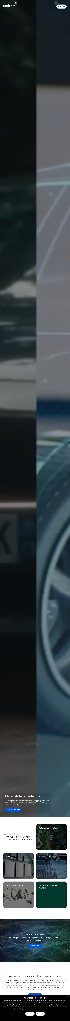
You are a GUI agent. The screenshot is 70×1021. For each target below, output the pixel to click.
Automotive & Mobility (48, 828)
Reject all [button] (40, 1014)
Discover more (35, 946)
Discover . (48, 886)
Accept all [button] (30, 1014)
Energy (9, 856)
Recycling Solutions (14, 885)
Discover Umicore (13, 810)
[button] (35, 1018)
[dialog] (35, 1008)
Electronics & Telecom (48, 856)
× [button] (68, 996)
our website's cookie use (35, 1005)
